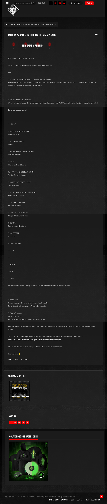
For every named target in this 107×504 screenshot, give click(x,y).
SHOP (57, 500)
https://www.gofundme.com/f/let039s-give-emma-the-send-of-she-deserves (34, 340)
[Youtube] (27, 422)
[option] (19, 391)
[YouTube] (59, 3)
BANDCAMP (64, 500)
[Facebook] (51, 3)
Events (25, 360)
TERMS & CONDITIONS (93, 500)
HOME (50, 500)
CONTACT (80, 500)
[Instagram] (55, 3)
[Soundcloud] (64, 3)
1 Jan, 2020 (14, 360)
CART (73, 500)
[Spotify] (23, 422)
